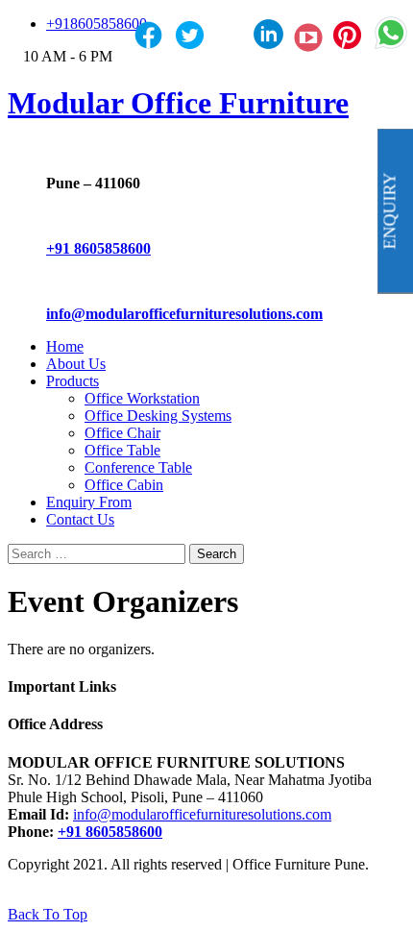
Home (65, 346)
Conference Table (138, 467)
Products (72, 381)
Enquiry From (89, 502)
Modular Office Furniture (178, 103)
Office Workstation (142, 398)
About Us (76, 363)
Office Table (122, 450)
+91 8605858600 (98, 248)
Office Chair (122, 433)
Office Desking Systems (158, 415)
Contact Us (80, 519)
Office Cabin (124, 485)
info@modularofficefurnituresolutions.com (184, 314)
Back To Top (47, 914)
